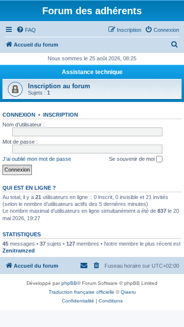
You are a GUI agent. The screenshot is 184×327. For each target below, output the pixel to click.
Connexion (18, 115)
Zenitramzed (18, 250)
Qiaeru (128, 292)
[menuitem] (26, 30)
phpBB (69, 283)
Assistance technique (92, 72)
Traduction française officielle (81, 292)
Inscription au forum (59, 86)
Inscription (60, 115)
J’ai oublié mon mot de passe (36, 159)
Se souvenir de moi (132, 159)
